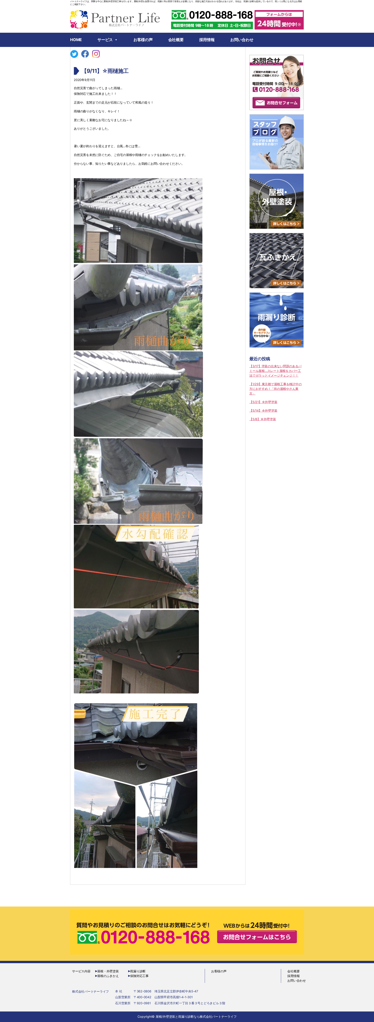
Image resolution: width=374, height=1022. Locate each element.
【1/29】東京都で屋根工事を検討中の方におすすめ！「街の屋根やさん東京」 (275, 388)
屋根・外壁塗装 (108, 971)
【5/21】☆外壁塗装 (263, 402)
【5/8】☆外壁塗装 (262, 419)
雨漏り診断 (138, 971)
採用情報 (207, 39)
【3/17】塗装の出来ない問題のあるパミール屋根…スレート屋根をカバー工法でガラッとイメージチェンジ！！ (275, 370)
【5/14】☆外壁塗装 (263, 410)
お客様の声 (143, 39)
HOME (76, 39)
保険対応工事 (139, 976)
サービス (105, 39)
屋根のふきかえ (108, 976)
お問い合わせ (241, 39)
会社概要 (176, 39)
